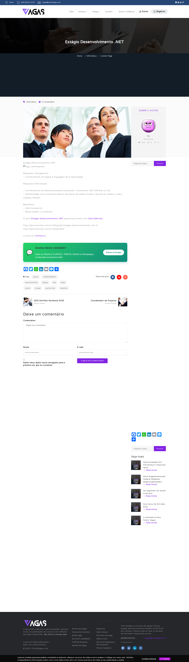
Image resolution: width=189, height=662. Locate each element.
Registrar (160, 11)
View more (129, 660)
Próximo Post (110, 303)
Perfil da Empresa (79, 642)
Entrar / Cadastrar (126, 12)
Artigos (95, 12)
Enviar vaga (77, 635)
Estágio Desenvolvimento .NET (47, 218)
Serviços (82, 12)
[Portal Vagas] (33, 11)
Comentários (29, 320)
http (54, 282)
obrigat (37, 288)
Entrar (145, 11)
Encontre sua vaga (104, 635)
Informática (91, 56)
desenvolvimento (31, 282)
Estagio (45, 282)
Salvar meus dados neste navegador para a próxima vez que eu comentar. (44, 363)
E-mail (80, 347)
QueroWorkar (95, 218)
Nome (26, 347)
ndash (63, 282)
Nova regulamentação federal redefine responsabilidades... (154, 479)
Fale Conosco (102, 632)
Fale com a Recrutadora (34, 645)
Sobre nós (100, 629)
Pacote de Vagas (79, 629)
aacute (35, 277)
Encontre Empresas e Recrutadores (105, 643)
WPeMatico (40, 236)
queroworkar (50, 288)
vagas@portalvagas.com (155, 638)
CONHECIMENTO (49, 277)
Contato (108, 12)
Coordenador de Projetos (103, 300)
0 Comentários (48, 102)
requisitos (63, 288)
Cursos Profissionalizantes (35, 642)
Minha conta (101, 639)
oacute (27, 288)
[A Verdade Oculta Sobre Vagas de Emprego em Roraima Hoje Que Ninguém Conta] (136, 520)
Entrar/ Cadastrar (103, 648)
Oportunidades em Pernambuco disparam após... (154, 465)
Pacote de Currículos (81, 632)
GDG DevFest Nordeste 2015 (49, 300)
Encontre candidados (81, 639)
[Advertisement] (94, 77)
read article (151, 470)
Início (71, 12)
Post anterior (40, 303)
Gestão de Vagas (79, 645)
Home (79, 56)
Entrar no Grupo (113, 252)
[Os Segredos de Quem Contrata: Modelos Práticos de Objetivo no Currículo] (136, 494)
